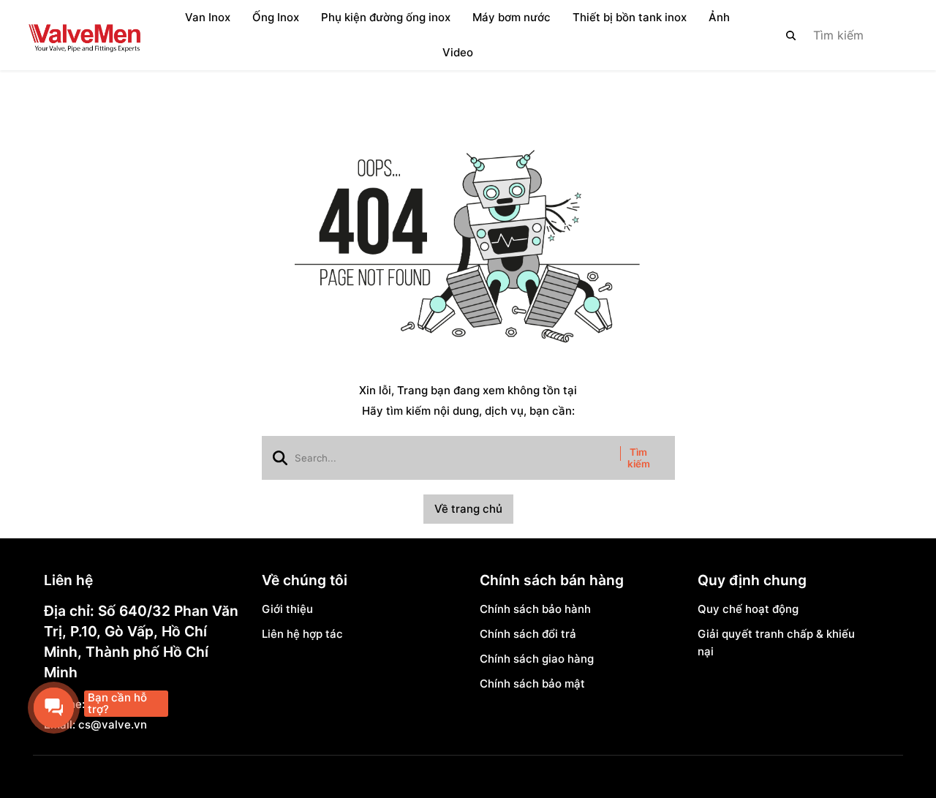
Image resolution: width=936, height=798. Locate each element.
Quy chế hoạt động (748, 609)
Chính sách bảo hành (535, 609)
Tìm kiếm (638, 458)
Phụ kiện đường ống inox (385, 17)
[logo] (84, 35)
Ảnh (719, 17)
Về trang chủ (468, 509)
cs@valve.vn (112, 724)
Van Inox (207, 17)
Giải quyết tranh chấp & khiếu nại (776, 642)
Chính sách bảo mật (532, 683)
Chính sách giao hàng (537, 659)
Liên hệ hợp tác (302, 634)
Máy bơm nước (511, 17)
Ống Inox (275, 17)
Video (457, 52)
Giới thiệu (287, 609)
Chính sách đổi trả (528, 634)
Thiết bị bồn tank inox (630, 17)
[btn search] (791, 35)
